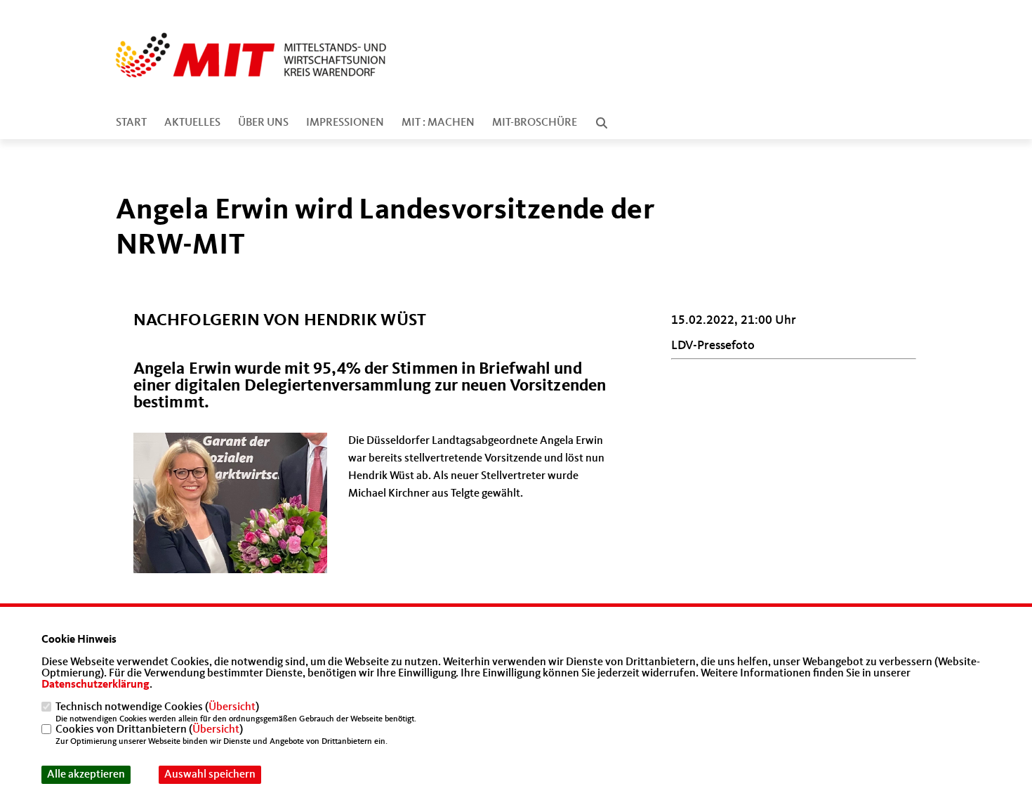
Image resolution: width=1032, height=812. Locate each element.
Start (131, 123)
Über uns (263, 123)
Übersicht (232, 707)
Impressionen (345, 123)
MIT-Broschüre (534, 123)
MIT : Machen (438, 123)
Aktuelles (192, 123)
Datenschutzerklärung (95, 684)
